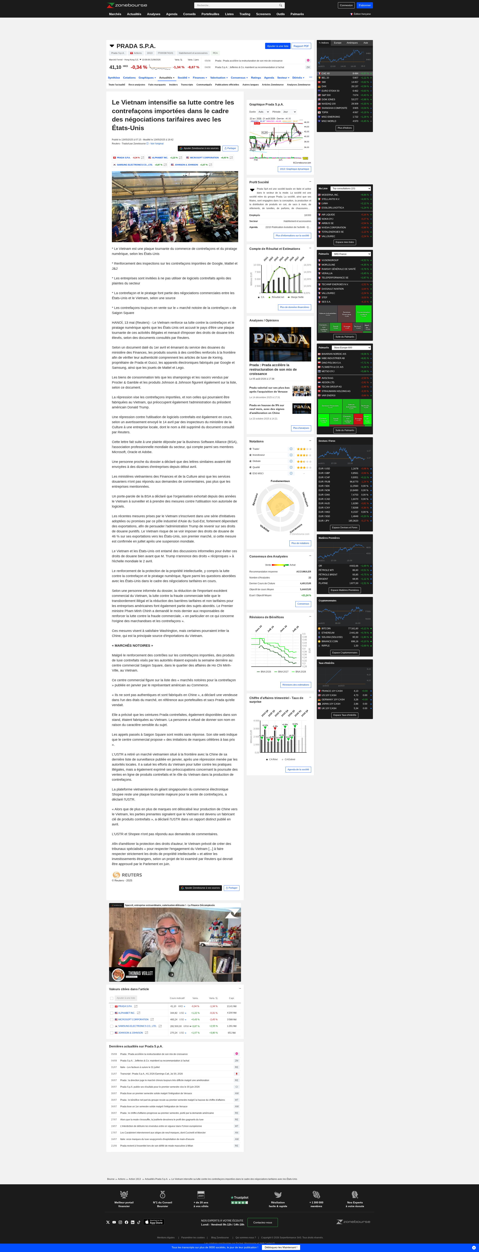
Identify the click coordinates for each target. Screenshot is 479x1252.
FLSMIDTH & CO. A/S (332, 367)
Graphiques (146, 77)
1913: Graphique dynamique (294, 169)
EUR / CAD (324, 499)
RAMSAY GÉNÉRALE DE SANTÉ (339, 269)
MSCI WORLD (329, 121)
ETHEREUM (328, 633)
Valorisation (218, 77)
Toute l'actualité (117, 84)
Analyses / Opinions (264, 320)
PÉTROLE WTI (326, 570)
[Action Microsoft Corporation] (231, 157)
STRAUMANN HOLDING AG (336, 391)
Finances (199, 77)
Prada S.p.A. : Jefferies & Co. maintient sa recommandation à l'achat (249, 67)
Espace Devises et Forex (344, 527)
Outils (281, 14)
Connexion (346, 5)
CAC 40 (326, 73)
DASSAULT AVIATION (333, 289)
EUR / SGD (324, 516)
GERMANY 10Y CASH (333, 699)
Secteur (282, 77)
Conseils (189, 14)
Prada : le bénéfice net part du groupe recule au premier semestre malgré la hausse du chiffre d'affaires (172, 1100)
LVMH (325, 203)
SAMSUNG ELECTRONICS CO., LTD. (137, 1026)
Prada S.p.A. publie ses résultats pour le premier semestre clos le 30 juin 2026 (160, 1087)
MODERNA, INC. (330, 195)
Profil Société (259, 182)
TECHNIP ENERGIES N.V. (335, 284)
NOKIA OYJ (327, 219)
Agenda (171, 14)
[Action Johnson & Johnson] (210, 164)
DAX (324, 86)
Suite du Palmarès (344, 336)
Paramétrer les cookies (193, 1237)
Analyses (153, 14)
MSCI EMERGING (331, 117)
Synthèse (114, 77)
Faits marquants (157, 84)
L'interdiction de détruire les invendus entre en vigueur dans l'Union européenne (161, 1126)
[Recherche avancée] (281, 5)
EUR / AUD (324, 503)
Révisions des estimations (296, 685)
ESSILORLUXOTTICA (333, 207)
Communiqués (204, 84)
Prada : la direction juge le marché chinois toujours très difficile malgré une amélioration (164, 1080)
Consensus (238, 77)
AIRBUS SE (328, 223)
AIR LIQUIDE (328, 214)
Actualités (134, 14)
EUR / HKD (324, 512)
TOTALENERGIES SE (333, 232)
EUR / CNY (324, 507)
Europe (337, 43)
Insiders (173, 84)
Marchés (115, 14)
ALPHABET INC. (126, 1013)
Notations (256, 441)
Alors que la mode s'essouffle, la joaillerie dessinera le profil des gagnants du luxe (162, 1119)
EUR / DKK (324, 495)
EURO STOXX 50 (330, 91)
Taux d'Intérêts (326, 663)
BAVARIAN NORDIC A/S (334, 354)
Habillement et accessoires (297, 221)
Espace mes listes (345, 242)
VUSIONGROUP (330, 260)
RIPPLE (326, 645)
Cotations (129, 77)
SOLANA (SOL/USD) (332, 637)
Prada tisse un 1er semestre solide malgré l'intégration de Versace (153, 1106)
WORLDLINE (328, 264)
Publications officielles (227, 84)
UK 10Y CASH (329, 708)
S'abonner (365, 5)
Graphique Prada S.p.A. (266, 104)
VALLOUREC (328, 236)
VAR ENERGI (328, 395)
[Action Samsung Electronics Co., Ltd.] (165, 164)
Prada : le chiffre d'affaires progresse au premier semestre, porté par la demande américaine (167, 1113)
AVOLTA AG (327, 378)
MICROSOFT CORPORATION (133, 1019)
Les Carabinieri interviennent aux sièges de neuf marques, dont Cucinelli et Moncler (163, 1132)
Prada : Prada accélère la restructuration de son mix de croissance (249, 60)
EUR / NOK (324, 490)
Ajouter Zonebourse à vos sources (201, 148)
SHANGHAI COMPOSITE (334, 108)
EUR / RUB (324, 481)
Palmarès (297, 14)
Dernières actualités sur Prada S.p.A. (136, 1046)
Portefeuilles (210, 14)
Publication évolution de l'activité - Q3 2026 (294, 227)
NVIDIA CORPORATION (334, 227)
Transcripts (187, 84)
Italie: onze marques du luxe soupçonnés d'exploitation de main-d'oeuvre (157, 1139)
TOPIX (325, 112)
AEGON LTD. (328, 382)
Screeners (263, 14)
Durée (252, 112)
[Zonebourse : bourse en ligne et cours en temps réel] (126, 5)
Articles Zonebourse (273, 84)
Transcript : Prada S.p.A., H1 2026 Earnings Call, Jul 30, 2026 (151, 1073)
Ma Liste (323, 188)
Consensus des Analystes (268, 556)
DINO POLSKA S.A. (331, 362)
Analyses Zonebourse (298, 84)
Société (183, 77)
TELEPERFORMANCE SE (335, 277)
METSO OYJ (328, 371)
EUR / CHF (324, 477)
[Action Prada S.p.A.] (142, 157)
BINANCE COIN (330, 641)
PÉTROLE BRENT (328, 574)
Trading (245, 14)
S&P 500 (326, 95)
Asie (366, 43)
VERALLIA (327, 273)
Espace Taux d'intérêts (344, 715)
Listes (229, 14)
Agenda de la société (298, 769)
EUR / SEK (324, 486)
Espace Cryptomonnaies (344, 652)
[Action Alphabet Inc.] (180, 157)
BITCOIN (326, 628)
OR (320, 566)
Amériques (352, 43)
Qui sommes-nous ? (246, 1237)
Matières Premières (329, 538)
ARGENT (323, 579)
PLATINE (323, 583)
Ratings (256, 77)
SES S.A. (326, 302)
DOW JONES (328, 99)
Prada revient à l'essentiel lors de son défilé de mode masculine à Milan (156, 1145)
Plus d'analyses (301, 428)
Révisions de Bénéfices (266, 617)
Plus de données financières (294, 307)
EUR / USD (324, 468)
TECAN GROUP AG (332, 386)
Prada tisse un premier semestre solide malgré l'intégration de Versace (156, 1093)
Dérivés (297, 77)
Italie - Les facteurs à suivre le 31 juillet (140, 1067)
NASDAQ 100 (329, 103)
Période (276, 112)
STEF (324, 297)
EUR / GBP (324, 473)
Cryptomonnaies (327, 600)
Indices (325, 43)
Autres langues (250, 84)
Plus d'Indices (345, 128)
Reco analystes (137, 84)
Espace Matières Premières (345, 590)
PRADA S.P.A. (125, 1006)
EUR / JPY (324, 521)
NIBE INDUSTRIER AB (333, 358)
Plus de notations (300, 543)
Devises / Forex (327, 441)
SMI (324, 82)
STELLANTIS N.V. (331, 199)
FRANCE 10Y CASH (332, 691)
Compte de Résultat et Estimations (274, 248)
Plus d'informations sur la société (292, 235)
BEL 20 (325, 77)
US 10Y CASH (329, 695)
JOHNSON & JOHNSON (130, 1033)
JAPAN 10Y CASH (331, 704)
